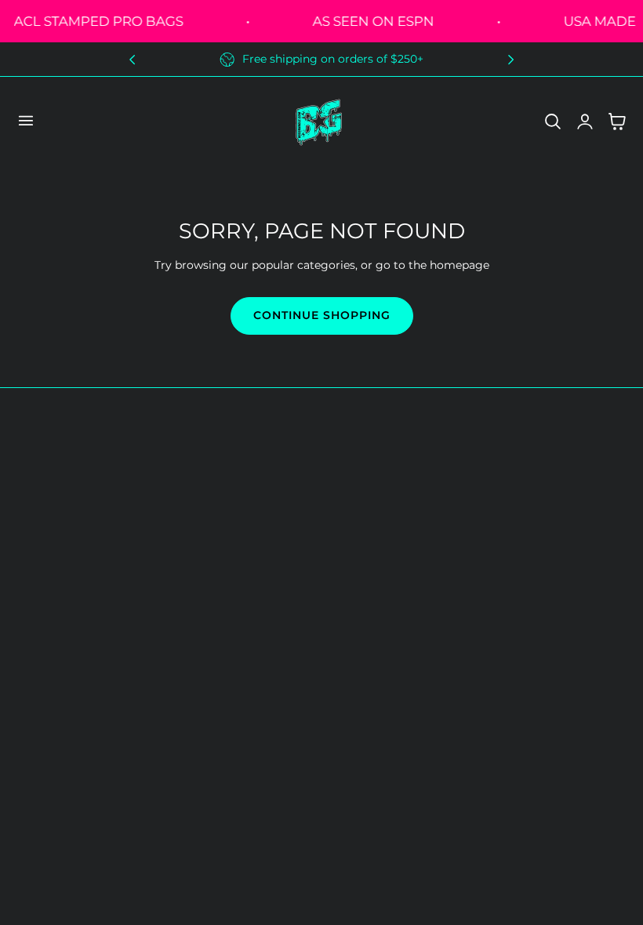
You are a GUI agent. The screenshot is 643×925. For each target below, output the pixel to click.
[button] (25, 121)
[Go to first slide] (511, 59)
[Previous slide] (132, 59)
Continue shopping (322, 315)
